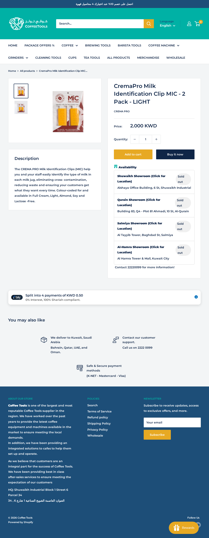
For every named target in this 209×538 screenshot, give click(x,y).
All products (27, 70)
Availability (128, 167)
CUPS (72, 58)
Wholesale (95, 435)
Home (12, 70)
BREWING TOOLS (98, 45)
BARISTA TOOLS (129, 45)
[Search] (149, 23)
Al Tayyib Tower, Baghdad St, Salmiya (145, 235)
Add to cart (133, 154)
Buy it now (175, 154)
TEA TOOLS (92, 58)
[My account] (189, 23)
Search (92, 405)
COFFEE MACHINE (161, 45)
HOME (12, 45)
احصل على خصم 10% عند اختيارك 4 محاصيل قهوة (104, 4)
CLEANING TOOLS (48, 58)
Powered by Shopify (20, 522)
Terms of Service (99, 411)
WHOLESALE (175, 58)
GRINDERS (16, 58)
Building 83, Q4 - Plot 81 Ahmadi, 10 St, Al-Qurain (153, 211)
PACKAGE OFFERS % (39, 45)
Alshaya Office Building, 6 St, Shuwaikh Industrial (154, 188)
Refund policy (97, 417)
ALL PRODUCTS (118, 58)
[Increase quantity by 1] (156, 139)
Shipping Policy (99, 423)
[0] (197, 23)
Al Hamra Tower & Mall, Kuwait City (143, 258)
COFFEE (67, 45)
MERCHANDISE (148, 58)
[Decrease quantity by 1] (134, 139)
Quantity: (121, 139)
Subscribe (157, 435)
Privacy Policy (97, 429)
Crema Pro (122, 111)
